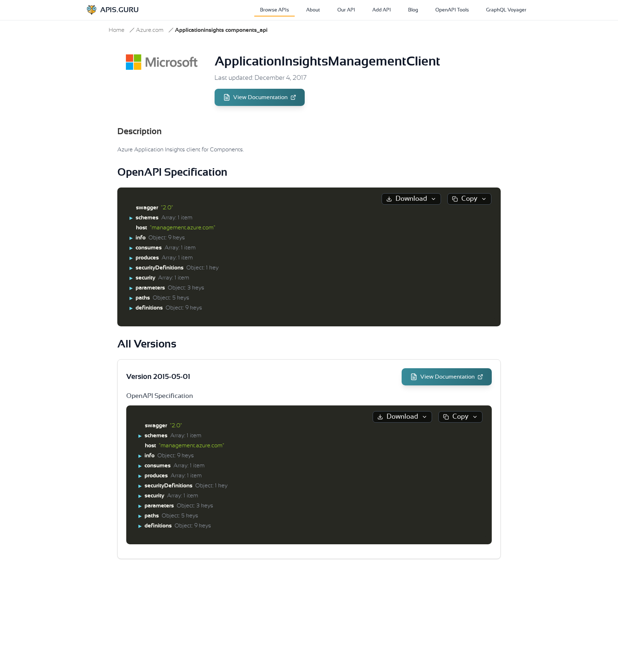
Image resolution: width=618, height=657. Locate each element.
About (313, 10)
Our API (346, 10)
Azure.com (149, 30)
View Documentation (260, 97)
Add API (381, 10)
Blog (413, 10)
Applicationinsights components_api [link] (221, 30)
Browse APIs (274, 10)
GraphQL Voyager (506, 10)
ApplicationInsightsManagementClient (327, 61)
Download (411, 198)
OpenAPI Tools (452, 10)
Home (116, 30)
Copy (469, 198)
